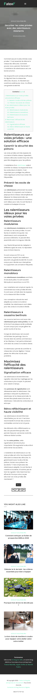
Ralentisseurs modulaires (17, 110)
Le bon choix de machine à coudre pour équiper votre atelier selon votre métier (19, 639)
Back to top (17, 692)
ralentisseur (21, 165)
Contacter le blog (12, 687)
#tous (18, 485)
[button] (25, 3)
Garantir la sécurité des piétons (19, 100)
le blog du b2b (17, 660)
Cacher (22, 92)
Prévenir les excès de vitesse (18, 103)
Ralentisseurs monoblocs (17, 112)
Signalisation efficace (16, 124)
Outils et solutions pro (18, 21)
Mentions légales (24, 687)
